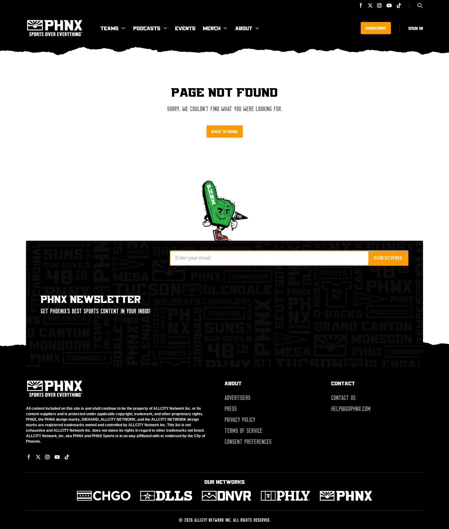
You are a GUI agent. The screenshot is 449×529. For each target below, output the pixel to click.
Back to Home (224, 131)
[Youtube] (389, 5)
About (243, 28)
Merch (212, 28)
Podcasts (146, 28)
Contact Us (343, 398)
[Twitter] (370, 5)
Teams (109, 28)
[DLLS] (166, 496)
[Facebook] (361, 5)
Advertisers (237, 398)
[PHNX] (346, 496)
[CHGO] (103, 496)
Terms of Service (243, 431)
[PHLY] (285, 496)
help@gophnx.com (351, 409)
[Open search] (420, 5)
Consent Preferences (248, 441)
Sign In (415, 28)
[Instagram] (379, 5)
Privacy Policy (239, 420)
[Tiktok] (399, 5)
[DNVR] (226, 496)
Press (230, 409)
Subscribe (376, 28)
